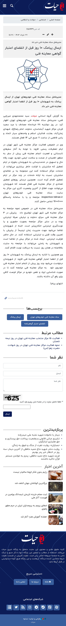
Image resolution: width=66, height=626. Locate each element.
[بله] (43, 607)
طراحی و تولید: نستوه (31, 619)
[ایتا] (50, 607)
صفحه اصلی (54, 19)
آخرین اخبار (53, 466)
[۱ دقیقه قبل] (55, 475)
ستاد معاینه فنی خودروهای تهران (44, 317)
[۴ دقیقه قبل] (55, 486)
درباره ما (35, 581)
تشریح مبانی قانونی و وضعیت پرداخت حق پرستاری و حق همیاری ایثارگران (32, 440)
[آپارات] (57, 607)
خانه (47, 581)
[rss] (23, 607)
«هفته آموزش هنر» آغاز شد (34, 516)
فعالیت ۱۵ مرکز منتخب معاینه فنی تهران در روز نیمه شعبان (32, 340)
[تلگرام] (36, 607)
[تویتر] (16, 607)
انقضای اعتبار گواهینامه (34, 323)
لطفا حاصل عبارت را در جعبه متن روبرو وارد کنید (41, 401)
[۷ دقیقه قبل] (55, 498)
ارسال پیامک (15, 317)
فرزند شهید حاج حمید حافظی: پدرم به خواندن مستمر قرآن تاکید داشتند (32, 457)
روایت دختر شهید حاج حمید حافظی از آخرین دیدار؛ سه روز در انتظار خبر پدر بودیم (31, 451)
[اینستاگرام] (30, 607)
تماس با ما (20, 581)
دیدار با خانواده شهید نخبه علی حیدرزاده (39, 435)
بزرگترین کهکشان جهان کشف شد (31, 483)
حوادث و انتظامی (28, 19)
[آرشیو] (9, 607)
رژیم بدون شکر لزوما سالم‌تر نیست (30, 472)
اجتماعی (42, 19)
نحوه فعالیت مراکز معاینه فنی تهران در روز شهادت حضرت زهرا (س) (34, 347)
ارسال (7, 414)
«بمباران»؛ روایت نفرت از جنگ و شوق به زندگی (36, 445)
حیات (34, 116)
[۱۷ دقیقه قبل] (55, 509)
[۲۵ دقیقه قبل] (55, 520)
